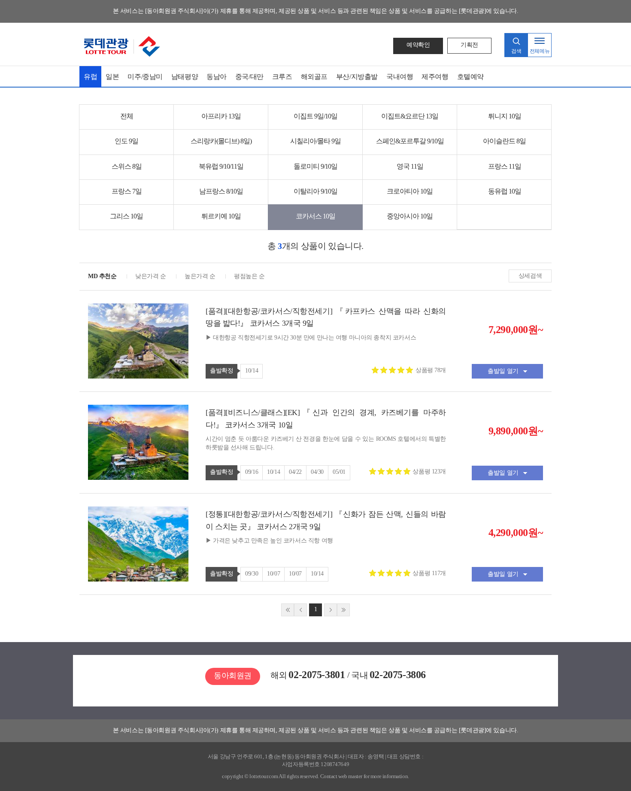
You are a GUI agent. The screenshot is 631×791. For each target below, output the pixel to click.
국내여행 (399, 76)
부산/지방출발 (357, 76)
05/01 (339, 472)
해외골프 (314, 76)
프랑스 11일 (504, 166)
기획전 (469, 45)
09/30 (251, 573)
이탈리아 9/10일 (315, 191)
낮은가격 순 (150, 276)
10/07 (273, 573)
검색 (516, 51)
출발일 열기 (503, 371)
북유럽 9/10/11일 (221, 166)
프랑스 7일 (127, 191)
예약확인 (418, 45)
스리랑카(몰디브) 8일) (221, 141)
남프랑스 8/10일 (221, 191)
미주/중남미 (144, 76)
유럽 (90, 76)
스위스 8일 (127, 166)
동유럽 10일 (504, 191)
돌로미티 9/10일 (315, 166)
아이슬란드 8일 (504, 141)
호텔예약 (470, 76)
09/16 (251, 472)
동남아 (216, 76)
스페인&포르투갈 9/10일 (410, 141)
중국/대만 (249, 76)
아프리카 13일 (221, 116)
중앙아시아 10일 (410, 216)
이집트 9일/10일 (315, 116)
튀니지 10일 (504, 116)
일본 (112, 76)
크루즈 (282, 76)
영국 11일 (410, 166)
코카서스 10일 (315, 216)
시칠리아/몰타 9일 (315, 141)
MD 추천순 (102, 276)
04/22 (295, 472)
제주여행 (435, 76)
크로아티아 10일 (410, 191)
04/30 (317, 472)
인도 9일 (126, 141)
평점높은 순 (249, 276)
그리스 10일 (126, 216)
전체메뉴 (539, 51)
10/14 (251, 370)
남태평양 (184, 76)
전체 (126, 116)
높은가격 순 (200, 276)
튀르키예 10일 (221, 216)
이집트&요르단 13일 (409, 116)
